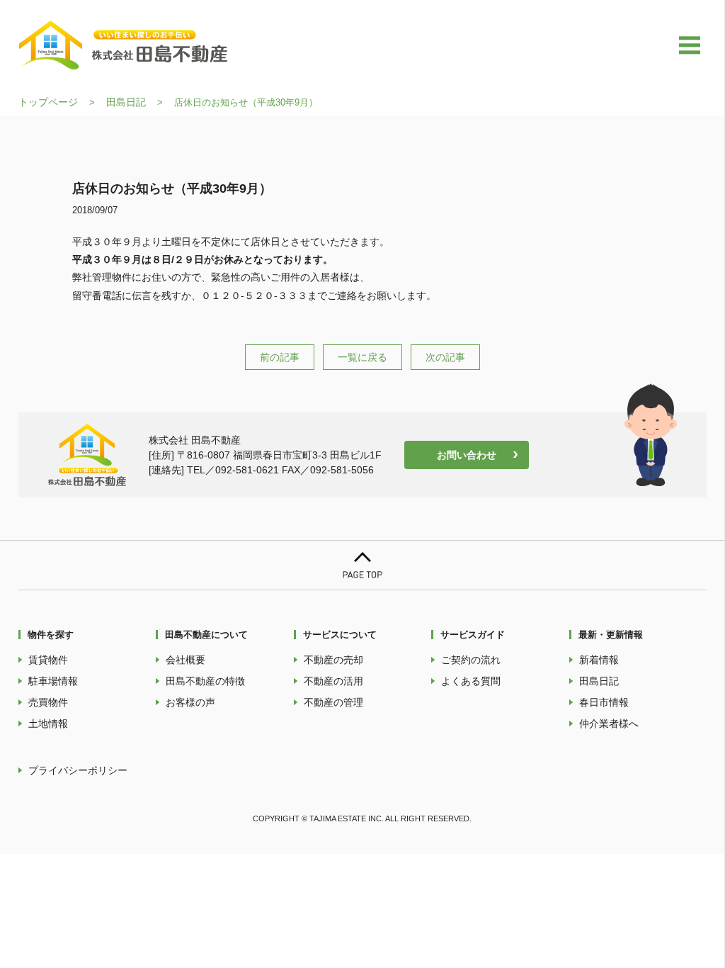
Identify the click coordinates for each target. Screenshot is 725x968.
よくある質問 (471, 681)
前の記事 (279, 357)
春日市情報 (604, 702)
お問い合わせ (466, 455)
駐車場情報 (53, 681)
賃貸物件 (48, 659)
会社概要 (185, 659)
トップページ (48, 102)
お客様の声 (190, 702)
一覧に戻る (362, 357)
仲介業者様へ (609, 723)
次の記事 (445, 357)
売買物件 (48, 702)
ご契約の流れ (471, 659)
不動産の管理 (333, 702)
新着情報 (599, 659)
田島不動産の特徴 (205, 681)
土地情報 (48, 723)
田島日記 (126, 102)
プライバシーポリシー (77, 770)
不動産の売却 (333, 659)
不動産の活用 (333, 681)
